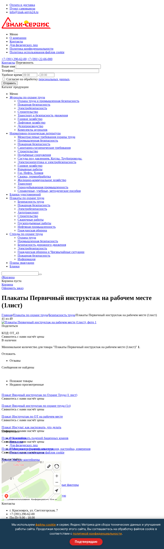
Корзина (7, 284)
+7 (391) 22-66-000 (39, 59)
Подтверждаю (86, 541)
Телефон (7, 70)
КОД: (5, 333)
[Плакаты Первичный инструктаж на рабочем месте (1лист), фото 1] (49, 322)
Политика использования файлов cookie (37, 52)
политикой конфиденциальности (97, 533)
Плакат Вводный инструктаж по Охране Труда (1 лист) (39, 395)
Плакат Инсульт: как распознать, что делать (31, 427)
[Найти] (40, 274)
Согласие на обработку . (38, 79)
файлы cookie (45, 524)
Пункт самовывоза (22, 8)
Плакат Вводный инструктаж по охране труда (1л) (36, 405)
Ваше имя (8, 66)
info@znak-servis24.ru (24, 12)
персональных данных (54, 79)
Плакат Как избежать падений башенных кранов (35, 438)
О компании (18, 38)
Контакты (16, 41)
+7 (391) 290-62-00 (14, 59)
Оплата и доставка (22, 5)
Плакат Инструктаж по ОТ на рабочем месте (32, 416)
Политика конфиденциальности (31, 48)
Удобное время (12, 74)
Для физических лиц (24, 45)
